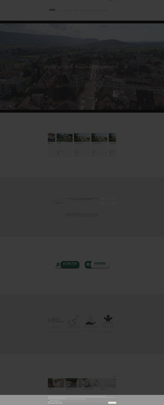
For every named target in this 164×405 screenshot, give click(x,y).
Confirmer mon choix (112, 402)
